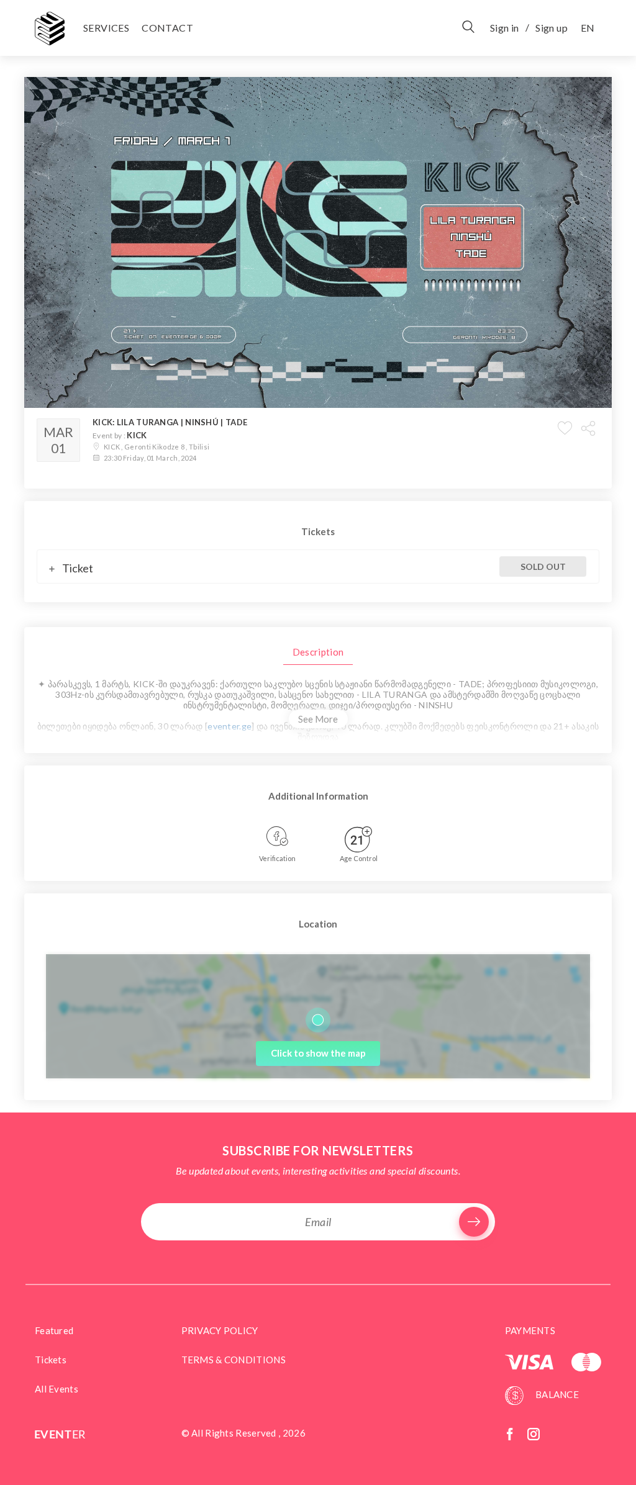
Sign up (551, 28)
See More (318, 718)
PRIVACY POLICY (219, 1330)
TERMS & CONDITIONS (233, 1359)
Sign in (504, 28)
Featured (54, 1330)
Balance (556, 1394)
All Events (56, 1388)
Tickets (50, 1359)
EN (587, 28)
